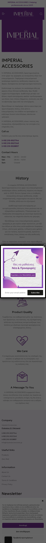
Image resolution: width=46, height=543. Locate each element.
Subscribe (35, 292)
